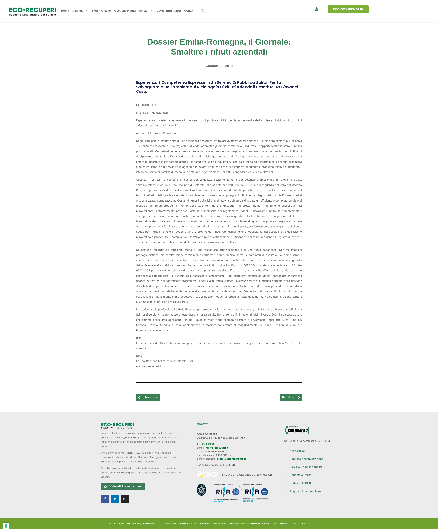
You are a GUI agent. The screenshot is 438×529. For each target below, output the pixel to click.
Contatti (189, 10)
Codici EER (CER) (169, 10)
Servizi (144, 10)
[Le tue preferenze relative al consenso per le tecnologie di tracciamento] (6, 526)
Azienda (77, 10)
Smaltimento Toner (237, 523)
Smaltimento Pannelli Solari (258, 523)
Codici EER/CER (300, 483)
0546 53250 (207, 444)
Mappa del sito (172, 523)
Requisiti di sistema (202, 523)
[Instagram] (125, 499)
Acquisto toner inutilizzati (305, 491)
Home (65, 10)
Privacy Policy (186, 523)
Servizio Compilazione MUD (307, 467)
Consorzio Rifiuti (300, 475)
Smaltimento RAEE (220, 523)
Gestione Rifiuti (125, 10)
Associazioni (297, 451)
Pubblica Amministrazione (306, 459)
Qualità (106, 10)
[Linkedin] (115, 499)
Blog (94, 10)
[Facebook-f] (105, 499)
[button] (202, 11)
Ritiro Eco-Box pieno (280, 523)
